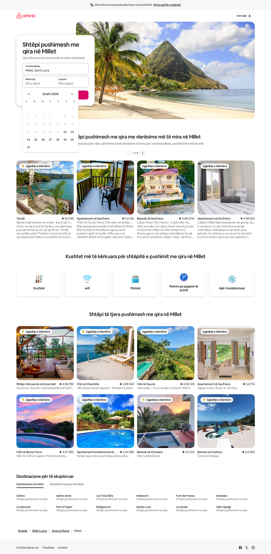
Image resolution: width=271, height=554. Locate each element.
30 (72, 139)
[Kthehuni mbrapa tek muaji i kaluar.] (29, 94)
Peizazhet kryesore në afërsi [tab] (67, 484)
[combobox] (55, 70)
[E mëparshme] (129, 153)
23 (72, 132)
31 (28, 147)
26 (43, 139)
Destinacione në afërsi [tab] (30, 484)
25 (35, 139)
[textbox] (39, 83)
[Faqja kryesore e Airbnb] (25, 15)
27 (50, 139)
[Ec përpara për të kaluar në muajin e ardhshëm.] (72, 94)
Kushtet (63, 547)
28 (57, 139)
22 (65, 132)
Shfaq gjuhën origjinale (167, 5)
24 (28, 139)
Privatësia (48, 547)
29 (65, 139)
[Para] (142, 153)
